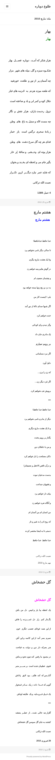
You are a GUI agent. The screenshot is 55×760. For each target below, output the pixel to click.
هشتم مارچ (42, 212)
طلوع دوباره (43, 6)
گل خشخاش (41, 582)
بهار (48, 31)
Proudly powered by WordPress (39, 757)
